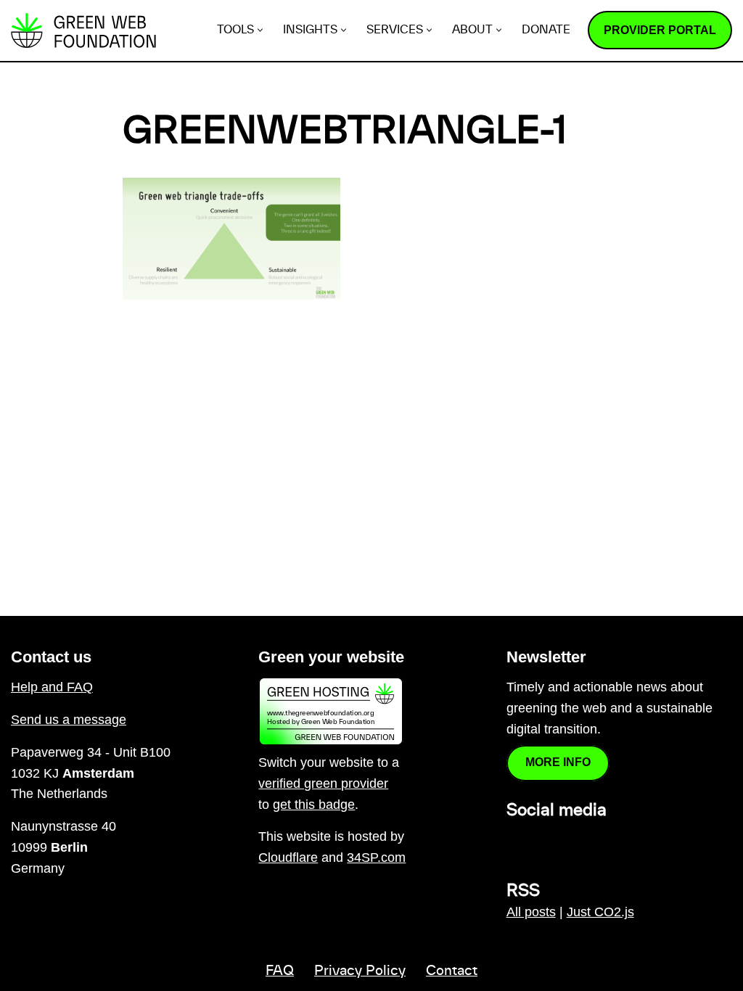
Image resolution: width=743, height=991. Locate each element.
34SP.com (376, 857)
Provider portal (660, 30)
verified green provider (323, 783)
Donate (546, 30)
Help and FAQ (52, 687)
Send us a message (68, 719)
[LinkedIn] (515, 842)
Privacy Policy (360, 971)
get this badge (314, 804)
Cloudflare (288, 857)
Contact (451, 971)
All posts (531, 912)
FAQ (280, 971)
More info (558, 762)
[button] (260, 30)
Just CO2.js (600, 912)
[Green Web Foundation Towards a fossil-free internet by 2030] (83, 30)
